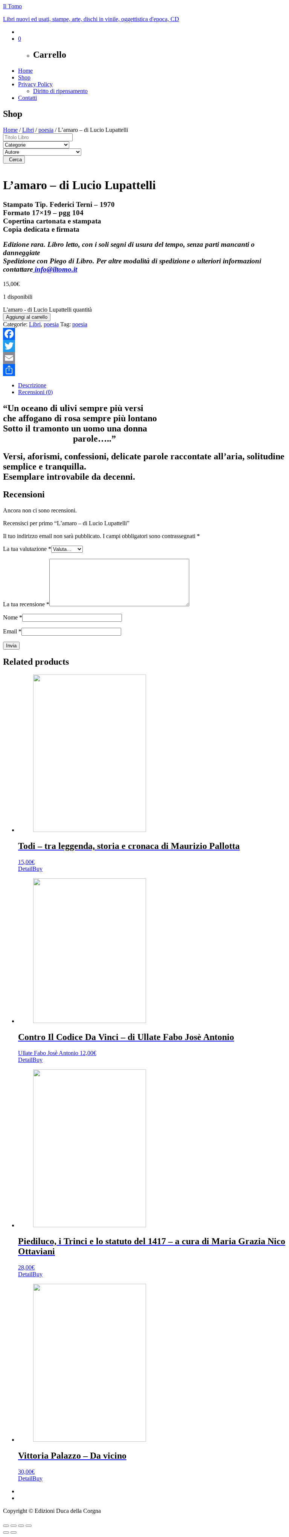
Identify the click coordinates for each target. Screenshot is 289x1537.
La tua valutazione (27, 549)
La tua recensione (26, 604)
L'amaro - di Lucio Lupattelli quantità (47, 309)
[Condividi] (144, 370)
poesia (45, 130)
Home (25, 70)
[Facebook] (144, 334)
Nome (12, 617)
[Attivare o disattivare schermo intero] (14, 1526)
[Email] (144, 358)
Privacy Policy (35, 84)
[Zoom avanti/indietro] (6, 1526)
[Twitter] (144, 346)
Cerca (14, 159)
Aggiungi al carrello (26, 317)
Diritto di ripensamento (60, 91)
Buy (37, 869)
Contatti (27, 98)
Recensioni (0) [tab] (35, 392)
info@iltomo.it (55, 269)
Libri (28, 130)
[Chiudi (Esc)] (29, 1526)
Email (12, 631)
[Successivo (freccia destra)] (14, 1532)
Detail (25, 869)
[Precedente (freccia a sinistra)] (6, 1532)
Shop (24, 77)
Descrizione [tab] (32, 385)
